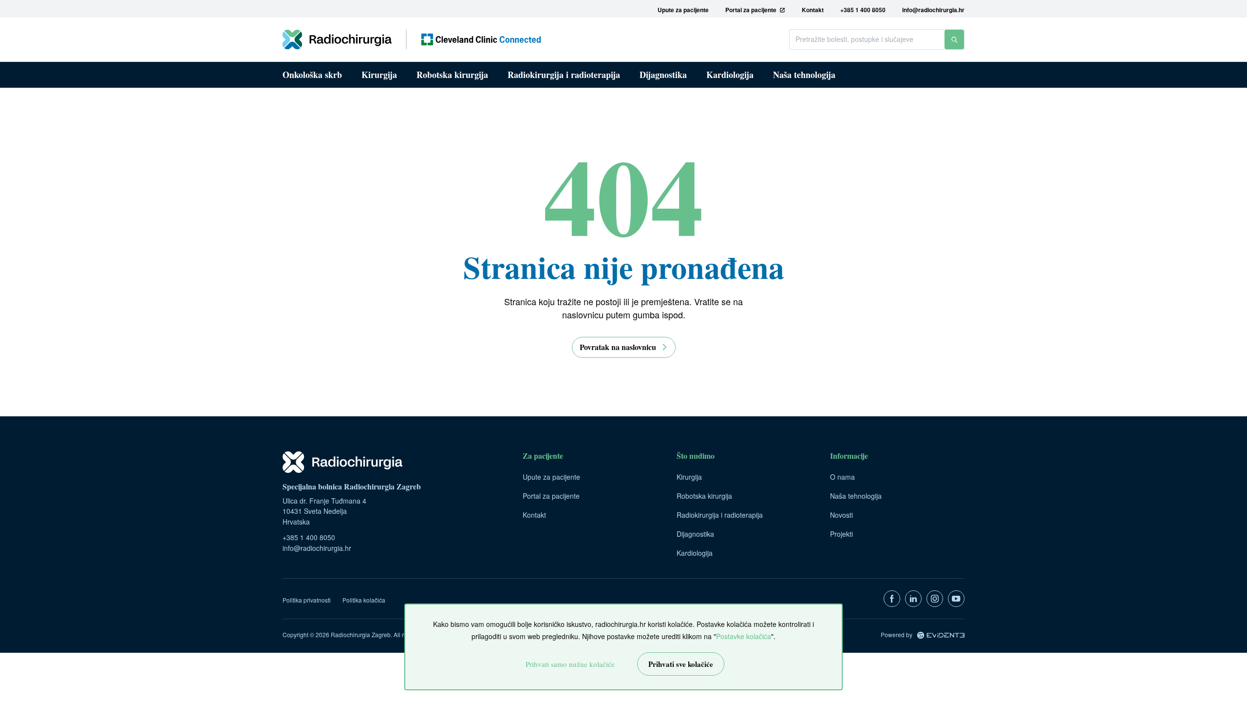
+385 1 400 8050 (309, 537)
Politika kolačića (363, 600)
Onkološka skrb (312, 74)
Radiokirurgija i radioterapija (564, 74)
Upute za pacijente (551, 477)
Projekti (841, 534)
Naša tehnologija (804, 74)
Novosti (841, 515)
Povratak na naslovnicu (618, 346)
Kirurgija (379, 74)
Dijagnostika (663, 74)
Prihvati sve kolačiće (680, 664)
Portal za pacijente (551, 496)
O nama (842, 477)
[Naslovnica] (412, 39)
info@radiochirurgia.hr (317, 548)
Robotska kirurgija (452, 74)
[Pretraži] (954, 39)
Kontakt (534, 515)
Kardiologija (730, 74)
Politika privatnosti (307, 600)
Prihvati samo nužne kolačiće (570, 664)
